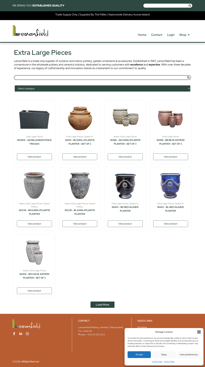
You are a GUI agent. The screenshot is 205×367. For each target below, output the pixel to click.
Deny (164, 354)
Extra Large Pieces (34, 136)
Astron (116, 136)
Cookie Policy (157, 361)
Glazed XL (88, 136)
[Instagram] (27, 333)
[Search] (190, 6)
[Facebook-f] (14, 333)
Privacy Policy (169, 361)
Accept (139, 354)
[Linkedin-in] (20, 333)
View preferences (189, 354)
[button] (198, 331)
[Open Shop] (188, 34)
